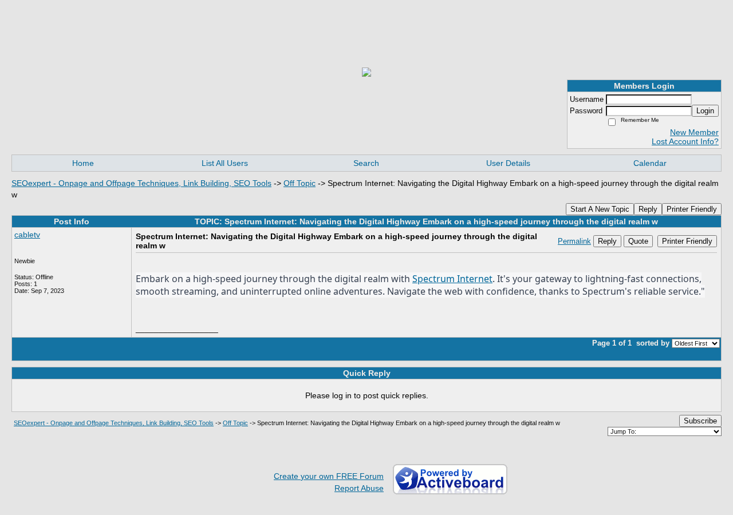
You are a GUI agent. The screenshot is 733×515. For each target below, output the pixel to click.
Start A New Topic (599, 209)
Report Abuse (359, 488)
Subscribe (700, 421)
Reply (648, 209)
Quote (638, 241)
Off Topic (299, 183)
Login (705, 110)
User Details (508, 163)
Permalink (574, 241)
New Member (694, 132)
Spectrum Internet (452, 278)
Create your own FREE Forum (329, 476)
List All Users (225, 163)
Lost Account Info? (685, 141)
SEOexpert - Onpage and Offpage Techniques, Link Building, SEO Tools (141, 183)
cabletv (27, 234)
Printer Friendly (692, 209)
